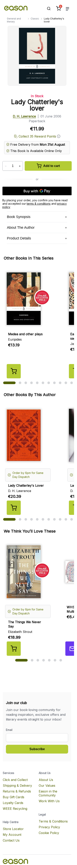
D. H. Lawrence (24, 116)
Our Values (47, 786)
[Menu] (67, 8)
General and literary (14, 20)
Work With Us (49, 801)
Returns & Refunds (17, 791)
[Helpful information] (58, 136)
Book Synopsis (18, 217)
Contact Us (11, 840)
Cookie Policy (49, 833)
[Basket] (58, 8)
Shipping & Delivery (17, 786)
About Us (46, 780)
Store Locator (13, 829)
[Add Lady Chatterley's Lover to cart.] (14, 508)
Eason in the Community (48, 793)
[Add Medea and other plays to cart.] (14, 371)
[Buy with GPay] (37, 191)
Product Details (19, 238)
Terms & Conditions (53, 821)
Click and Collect (15, 780)
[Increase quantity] (20, 166)
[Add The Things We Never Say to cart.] (14, 648)
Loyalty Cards (13, 803)
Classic (35, 18)
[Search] (47, 8)
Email (9, 729)
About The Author (21, 228)
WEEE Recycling (15, 809)
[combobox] (47, 8)
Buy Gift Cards (13, 797)
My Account (12, 835)
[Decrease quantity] (6, 166)
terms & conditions (39, 203)
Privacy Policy (49, 827)
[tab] (9, 383)
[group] (38, 598)
